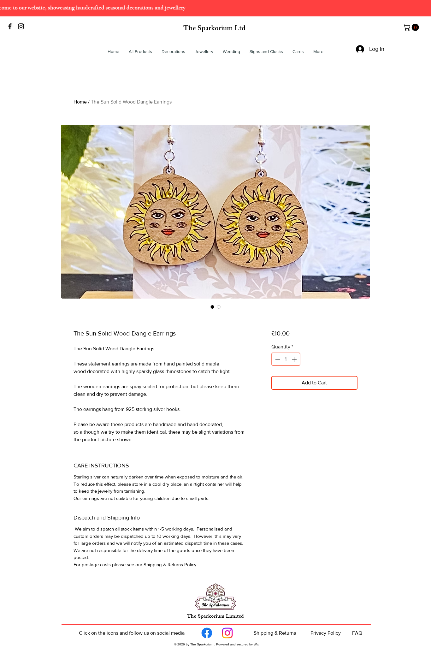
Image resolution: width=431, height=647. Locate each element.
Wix (256, 644)
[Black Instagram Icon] (21, 26)
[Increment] (294, 359)
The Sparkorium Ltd (214, 29)
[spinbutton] (285, 359)
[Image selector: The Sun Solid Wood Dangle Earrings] (212, 307)
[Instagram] (227, 633)
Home (80, 101)
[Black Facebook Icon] (10, 26)
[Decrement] (277, 359)
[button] (412, 27)
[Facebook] (207, 633)
